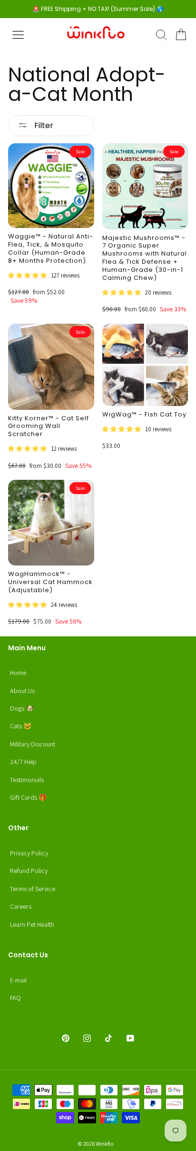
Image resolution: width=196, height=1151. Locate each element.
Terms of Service (32, 888)
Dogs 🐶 (22, 708)
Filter (42, 125)
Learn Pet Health (32, 924)
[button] (28, 275)
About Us (22, 690)
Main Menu (27, 648)
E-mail (18, 980)
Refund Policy (29, 870)
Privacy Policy (29, 853)
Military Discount (32, 744)
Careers (20, 906)
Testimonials (27, 779)
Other (18, 828)
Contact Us (28, 955)
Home (18, 672)
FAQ (15, 997)
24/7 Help (23, 761)
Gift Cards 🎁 (28, 797)
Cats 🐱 (20, 726)
